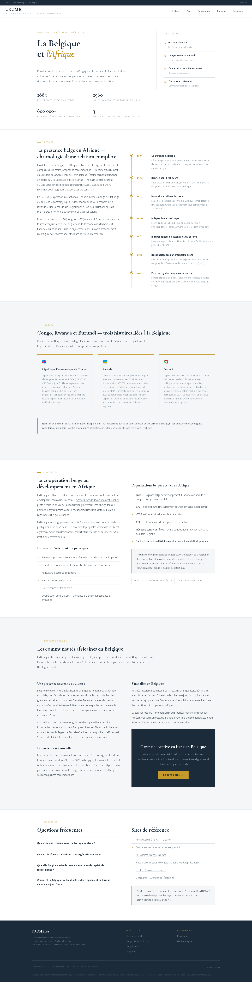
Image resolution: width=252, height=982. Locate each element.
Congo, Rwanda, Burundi (138, 941)
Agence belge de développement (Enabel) (97, 500)
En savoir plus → (173, 775)
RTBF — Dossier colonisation (151, 870)
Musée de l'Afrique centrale (190, 580)
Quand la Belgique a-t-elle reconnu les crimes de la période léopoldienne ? (70, 867)
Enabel (137, 580)
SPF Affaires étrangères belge (137, 428)
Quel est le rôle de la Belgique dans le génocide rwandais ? (70, 854)
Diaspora (221, 11)
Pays (189, 11)
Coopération (204, 11)
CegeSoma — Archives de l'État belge (155, 878)
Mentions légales (185, 941)
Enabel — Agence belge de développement (158, 847)
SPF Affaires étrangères (159, 580)
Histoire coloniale (134, 936)
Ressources (238, 11)
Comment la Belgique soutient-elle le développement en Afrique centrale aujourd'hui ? (73, 882)
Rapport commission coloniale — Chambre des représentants (167, 862)
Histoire (176, 11)
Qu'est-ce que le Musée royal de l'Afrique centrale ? (66, 843)
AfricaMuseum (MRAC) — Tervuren (153, 840)
